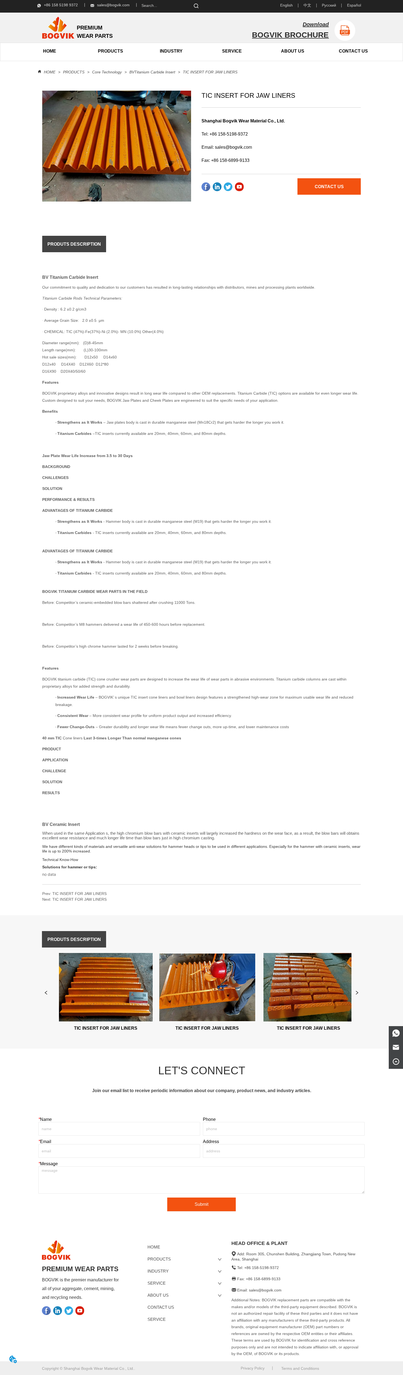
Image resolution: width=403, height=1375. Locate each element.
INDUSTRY (171, 51)
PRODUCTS (73, 72)
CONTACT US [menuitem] (353, 51)
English (286, 5)
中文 (307, 5)
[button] (110, 51)
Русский (329, 5)
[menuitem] (110, 51)
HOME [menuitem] (49, 51)
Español (354, 5)
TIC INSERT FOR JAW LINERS (210, 72)
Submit (201, 1204)
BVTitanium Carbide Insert (152, 72)
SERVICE (232, 51)
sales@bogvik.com (233, 147)
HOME (49, 72)
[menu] (80, 51)
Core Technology (107, 72)
